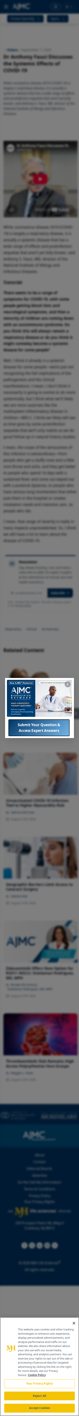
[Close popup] (68, 684)
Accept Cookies (39, 1408)
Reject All (39, 1396)
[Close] (74, 1323)
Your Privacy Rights (39, 1383)
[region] (39, 1366)
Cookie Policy (37, 1375)
